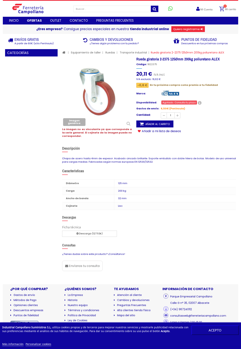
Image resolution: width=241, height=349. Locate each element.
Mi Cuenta (206, 9)
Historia (72, 300)
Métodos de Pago (25, 300)
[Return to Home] (64, 52)
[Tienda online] (31, 9)
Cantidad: (143, 115)
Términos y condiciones (83, 310)
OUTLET (55, 20)
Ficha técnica (71, 227)
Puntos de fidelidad (26, 315)
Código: (141, 64)
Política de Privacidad (82, 315)
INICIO (14, 20)
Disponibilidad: (146, 102)
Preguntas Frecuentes (131, 305)
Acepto (215, 330)
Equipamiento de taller (86, 52)
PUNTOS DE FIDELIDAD (199, 39)
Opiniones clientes (26, 305)
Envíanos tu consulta (84, 266)
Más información (13, 344)
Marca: (141, 93)
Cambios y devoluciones (133, 300)
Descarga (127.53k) (91, 233)
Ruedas (110, 52)
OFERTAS (34, 20)
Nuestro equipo (78, 305)
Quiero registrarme (186, 29)
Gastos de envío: (147, 108)
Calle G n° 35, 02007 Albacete (189, 303)
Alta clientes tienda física (133, 310)
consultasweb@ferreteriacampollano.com (198, 316)
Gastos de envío (24, 295)
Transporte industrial (133, 52)
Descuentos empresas (28, 310)
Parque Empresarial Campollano (191, 296)
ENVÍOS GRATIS (26, 39)
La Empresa (75, 295)
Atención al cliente (129, 295)
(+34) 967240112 (181, 309)
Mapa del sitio (126, 315)
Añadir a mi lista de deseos (161, 131)
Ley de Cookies (77, 320)
